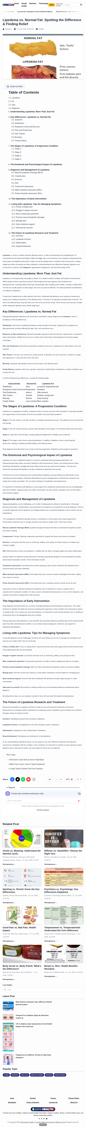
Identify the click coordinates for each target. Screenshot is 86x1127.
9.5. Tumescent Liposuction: (23, 186)
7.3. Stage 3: (17, 156)
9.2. (13, 176)
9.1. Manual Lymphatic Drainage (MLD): (27, 172)
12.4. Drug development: (21, 246)
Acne (12, 1098)
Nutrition (32, 3)
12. (33, 233)
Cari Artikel (7, 985)
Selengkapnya (9, 864)
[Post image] (22, 838)
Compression (20, 176)
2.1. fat (11, 101)
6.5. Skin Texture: (18, 134)
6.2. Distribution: (18, 123)
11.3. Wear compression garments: (25, 214)
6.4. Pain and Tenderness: (22, 130)
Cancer (53, 1098)
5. (31, 112)
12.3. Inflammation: (19, 243)
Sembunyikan (43, 810)
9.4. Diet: (15, 183)
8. (35, 164)
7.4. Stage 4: (17, 159)
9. (29, 170)
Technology (43, 3)
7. (33, 146)
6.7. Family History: (19, 141)
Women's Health (37, 1075)
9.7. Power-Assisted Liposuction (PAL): (27, 193)
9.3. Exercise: (17, 179)
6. (30, 117)
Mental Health (60, 1075)
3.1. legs (12, 105)
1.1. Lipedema (14, 98)
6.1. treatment (17, 120)
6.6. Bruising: (17, 137)
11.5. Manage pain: (19, 221)
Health (41, 29)
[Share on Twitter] (17, 779)
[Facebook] (39, 1119)
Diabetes (15, 1075)
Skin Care (24, 1075)
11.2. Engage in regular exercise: (25, 210)
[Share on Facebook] (12, 779)
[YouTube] (46, 1119)
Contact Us (53, 1102)
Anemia (33, 1098)
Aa (50, 779)
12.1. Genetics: (17, 236)
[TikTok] (44, 1119)
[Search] (81, 4)
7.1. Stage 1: (17, 149)
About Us (73, 1102)
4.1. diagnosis (14, 108)
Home (16, 3)
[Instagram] (41, 1119)
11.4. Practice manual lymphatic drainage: (28, 217)
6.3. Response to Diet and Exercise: (26, 127)
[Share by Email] (28, 779)
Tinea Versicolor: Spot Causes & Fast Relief (52, 11)
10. (27, 199)
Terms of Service (32, 1102)
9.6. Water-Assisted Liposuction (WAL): (27, 190)
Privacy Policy (74, 1098)
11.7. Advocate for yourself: (22, 228)
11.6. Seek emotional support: (23, 224)
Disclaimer (12, 1102)
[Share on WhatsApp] (23, 779)
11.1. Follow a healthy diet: (22, 207)
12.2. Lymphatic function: (21, 239)
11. (35, 204)
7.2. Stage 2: (17, 152)
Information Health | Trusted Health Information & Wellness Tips (42, 1122)
